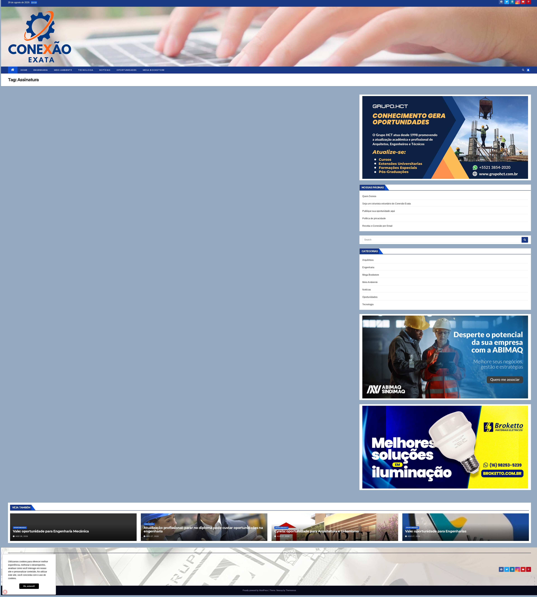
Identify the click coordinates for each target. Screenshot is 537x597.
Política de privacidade (374, 218)
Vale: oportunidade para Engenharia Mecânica (51, 531)
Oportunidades (126, 70)
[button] (523, 70)
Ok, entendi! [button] (29, 586)
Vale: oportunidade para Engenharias (435, 531)
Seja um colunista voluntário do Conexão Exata (386, 203)
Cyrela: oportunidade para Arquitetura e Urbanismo (316, 531)
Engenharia (40, 70)
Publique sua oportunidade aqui (378, 211)
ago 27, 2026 (152, 536)
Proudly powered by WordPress (256, 590)
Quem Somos (369, 196)
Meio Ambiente (63, 70)
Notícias (104, 70)
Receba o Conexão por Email (377, 226)
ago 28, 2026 (22, 536)
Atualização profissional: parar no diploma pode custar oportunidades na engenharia (203, 529)
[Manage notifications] (5, 592)
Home (24, 70)
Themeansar (291, 590)
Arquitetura (368, 260)
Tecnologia (85, 70)
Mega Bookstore (153, 70)
